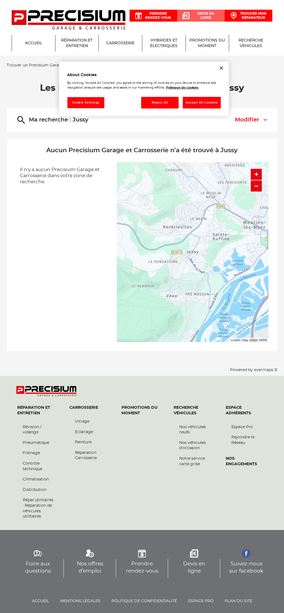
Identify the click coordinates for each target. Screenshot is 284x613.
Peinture (83, 442)
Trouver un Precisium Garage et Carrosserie (49, 65)
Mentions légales (80, 601)
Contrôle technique (32, 466)
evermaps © (265, 370)
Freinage (31, 453)
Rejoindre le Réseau (242, 440)
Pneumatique (36, 443)
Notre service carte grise (192, 461)
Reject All (160, 102)
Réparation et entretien (33, 410)
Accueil (40, 601)
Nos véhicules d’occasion (192, 445)
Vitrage (82, 421)
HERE (263, 340)
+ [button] (256, 174)
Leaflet (235, 340)
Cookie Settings (86, 102)
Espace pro (201, 601)
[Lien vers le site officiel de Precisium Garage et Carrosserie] (68, 20)
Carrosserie (83, 408)
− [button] (256, 186)
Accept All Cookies (202, 102)
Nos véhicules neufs (192, 429)
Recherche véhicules (186, 410)
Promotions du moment (139, 410)
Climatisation (36, 479)
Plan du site (238, 601)
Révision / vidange (32, 429)
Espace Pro (242, 427)
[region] (144, 89)
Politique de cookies (182, 87)
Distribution (34, 490)
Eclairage (84, 432)
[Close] (221, 68)
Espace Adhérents (238, 410)
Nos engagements (241, 461)
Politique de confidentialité (144, 601)
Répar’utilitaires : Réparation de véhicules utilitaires (38, 508)
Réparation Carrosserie (86, 455)
